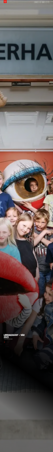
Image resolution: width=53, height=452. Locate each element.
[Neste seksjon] (4, 342)
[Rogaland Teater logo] (5, 1)
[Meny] (48, 2)
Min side (43, 2)
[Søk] (46, 2)
